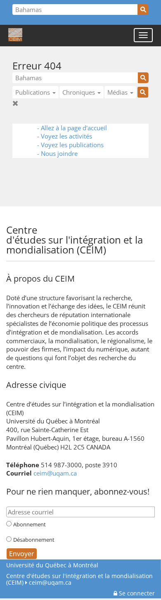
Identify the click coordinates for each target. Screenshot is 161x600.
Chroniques (79, 92)
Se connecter (136, 593)
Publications (33, 92)
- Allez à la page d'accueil (72, 128)
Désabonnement (33, 539)
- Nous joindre (57, 153)
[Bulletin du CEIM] (144, 229)
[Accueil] (15, 35)
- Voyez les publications (70, 145)
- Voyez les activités (64, 136)
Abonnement (29, 524)
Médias (118, 92)
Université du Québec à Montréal (52, 565)
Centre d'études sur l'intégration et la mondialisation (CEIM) (79, 579)
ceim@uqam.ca (55, 473)
